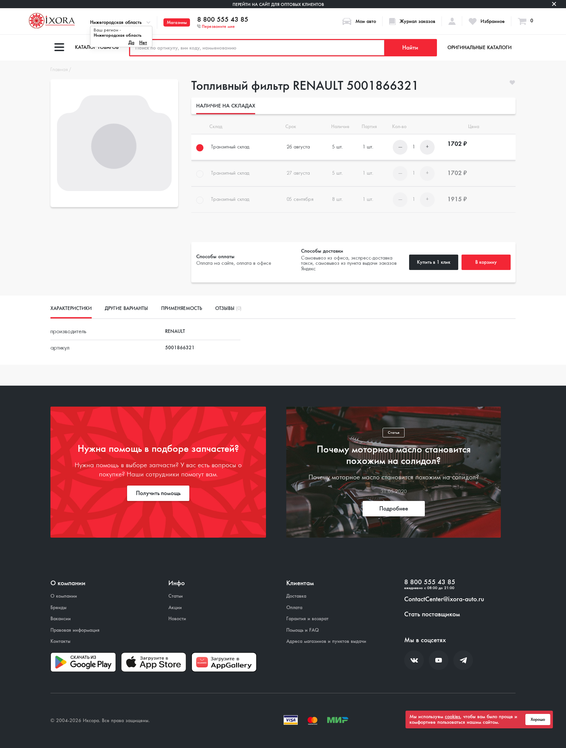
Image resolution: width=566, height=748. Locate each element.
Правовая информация (75, 630)
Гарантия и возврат (307, 619)
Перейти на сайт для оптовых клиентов (278, 4)
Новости (177, 619)
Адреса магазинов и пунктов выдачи (326, 641)
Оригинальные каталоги (479, 47)
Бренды (58, 607)
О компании (63, 596)
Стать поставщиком (432, 614)
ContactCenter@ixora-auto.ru (444, 599)
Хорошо (538, 719)
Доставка (296, 596)
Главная (59, 69)
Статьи (175, 596)
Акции (175, 607)
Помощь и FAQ (302, 630)
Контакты (60, 641)
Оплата (294, 607)
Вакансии (60, 619)
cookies (452, 716)
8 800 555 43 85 (222, 19)
